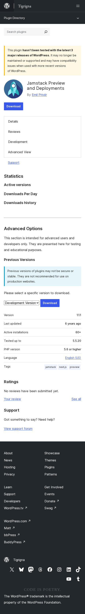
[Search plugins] (46, 32)
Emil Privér (39, 95)
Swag (50, 508)
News (8, 460)
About (8, 453)
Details (13, 121)
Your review (12, 399)
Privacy (9, 474)
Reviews (14, 132)
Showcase (52, 453)
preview (74, 367)
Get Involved (53, 487)
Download (14, 106)
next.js (63, 367)
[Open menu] (78, 6)
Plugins (49, 467)
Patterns (50, 474)
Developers (12, 501)
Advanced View (19, 152)
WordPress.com (17, 521)
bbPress (12, 535)
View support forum (18, 429)
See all (76, 399)
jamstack (50, 367)
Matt (9, 528)
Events (49, 494)
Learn (8, 487)
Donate (51, 501)
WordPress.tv (15, 508)
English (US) (73, 357)
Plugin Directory (14, 18)
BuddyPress (15, 542)
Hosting (9, 467)
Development (17, 142)
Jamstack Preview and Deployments (46, 85)
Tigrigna (19, 560)
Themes (50, 460)
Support (13, 162)
